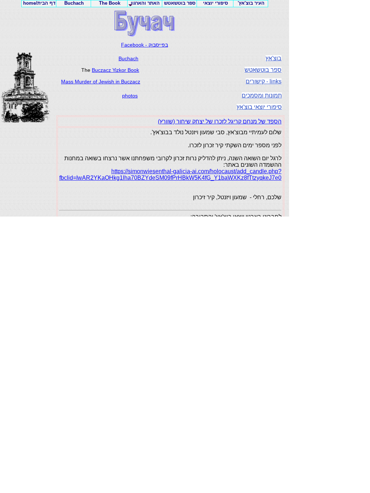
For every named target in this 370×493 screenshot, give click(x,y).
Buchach (128, 58)
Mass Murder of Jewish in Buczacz (100, 81)
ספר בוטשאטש (263, 70)
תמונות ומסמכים (262, 95)
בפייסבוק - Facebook (144, 45)
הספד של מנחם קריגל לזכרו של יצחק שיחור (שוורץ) (219, 121)
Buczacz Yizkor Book (115, 70)
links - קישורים (263, 81)
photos (130, 96)
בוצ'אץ (273, 58)
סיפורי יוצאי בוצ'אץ (259, 107)
